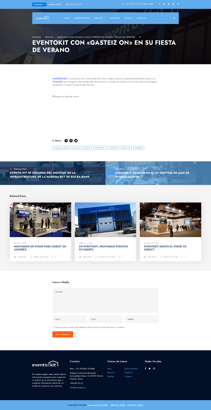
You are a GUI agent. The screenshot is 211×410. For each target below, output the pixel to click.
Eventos (102, 257)
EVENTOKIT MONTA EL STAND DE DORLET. (165, 248)
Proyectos (115, 18)
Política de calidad (118, 405)
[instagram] (178, 4)
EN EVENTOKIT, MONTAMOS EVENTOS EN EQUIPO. (103, 248)
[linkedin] (164, 4)
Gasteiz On (120, 37)
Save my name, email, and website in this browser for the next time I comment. (90, 327)
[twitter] (168, 4)
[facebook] (159, 4)
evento (88, 37)
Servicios (98, 18)
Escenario (79, 37)
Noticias (128, 18)
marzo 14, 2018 (151, 243)
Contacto (141, 18)
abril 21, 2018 (85, 243)
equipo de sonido (65, 37)
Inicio (67, 18)
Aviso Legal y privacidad (98, 405)
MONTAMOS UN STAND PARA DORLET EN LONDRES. (40, 248)
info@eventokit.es (78, 387)
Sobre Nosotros (82, 18)
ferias (36, 257)
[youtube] (173, 4)
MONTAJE (131, 37)
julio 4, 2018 (20, 243)
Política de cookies (135, 405)
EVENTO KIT (98, 37)
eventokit (36, 37)
